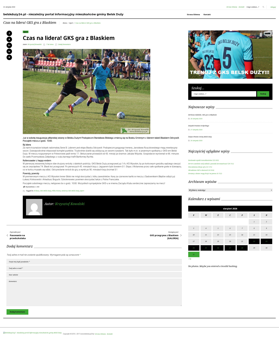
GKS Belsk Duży (45, 191)
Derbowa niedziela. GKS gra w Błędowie (202, 115)
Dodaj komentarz (64, 44)
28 (242, 248)
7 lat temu (50, 44)
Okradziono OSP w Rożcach (198, 170)
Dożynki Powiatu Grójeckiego (198, 126)
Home (65, 23)
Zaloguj (273, 7)
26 (218, 248)
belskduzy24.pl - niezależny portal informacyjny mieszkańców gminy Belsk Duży (63, 14)
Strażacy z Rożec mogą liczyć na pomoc (202, 173)
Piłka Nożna (56, 191)
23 (266, 241)
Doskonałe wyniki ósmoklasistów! (200, 160)
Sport (71, 23)
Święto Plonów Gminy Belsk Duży (200, 137)
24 (194, 248)
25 (206, 248)
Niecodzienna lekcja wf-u (197, 167)
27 (230, 248)
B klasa (36, 191)
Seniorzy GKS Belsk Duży (70, 191)
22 (254, 241)
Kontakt (241, 7)
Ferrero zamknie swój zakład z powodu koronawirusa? (207, 164)
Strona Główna (231, 7)
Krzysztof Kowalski (35, 44)
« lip (189, 259)
